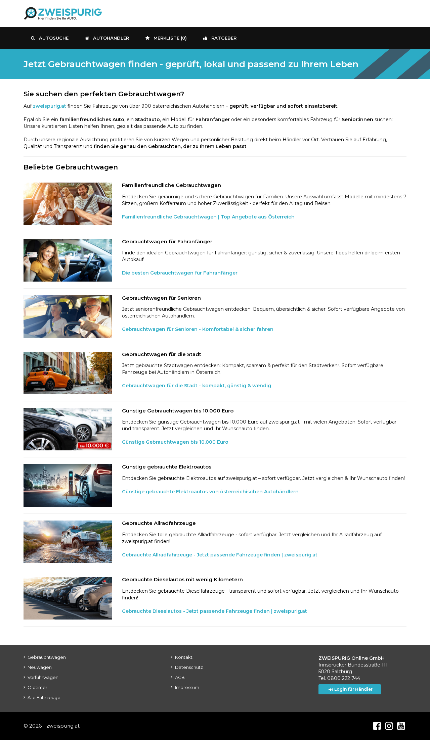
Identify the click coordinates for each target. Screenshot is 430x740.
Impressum (187, 687)
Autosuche (54, 38)
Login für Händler (353, 689)
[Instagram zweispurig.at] (389, 726)
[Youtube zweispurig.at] (401, 726)
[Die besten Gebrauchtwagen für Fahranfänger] (68, 260)
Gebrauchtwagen (47, 657)
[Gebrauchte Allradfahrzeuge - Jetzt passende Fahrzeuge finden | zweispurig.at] (68, 542)
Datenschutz (189, 667)
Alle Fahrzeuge (44, 697)
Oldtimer (37, 687)
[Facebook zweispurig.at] (377, 726)
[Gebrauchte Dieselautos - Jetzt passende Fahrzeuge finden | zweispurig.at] (68, 598)
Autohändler (111, 38)
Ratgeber (223, 38)
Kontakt (183, 657)
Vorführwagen (43, 677)
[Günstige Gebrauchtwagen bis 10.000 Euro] (68, 429)
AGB (180, 677)
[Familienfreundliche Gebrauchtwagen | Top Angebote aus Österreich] (68, 204)
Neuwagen (40, 667)
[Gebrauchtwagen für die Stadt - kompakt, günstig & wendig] (68, 373)
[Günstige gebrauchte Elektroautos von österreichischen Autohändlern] (68, 485)
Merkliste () (170, 38)
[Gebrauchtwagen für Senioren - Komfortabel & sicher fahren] (68, 316)
